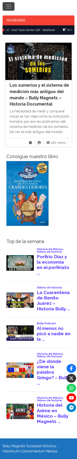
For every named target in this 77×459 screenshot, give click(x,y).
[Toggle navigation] (9, 6)
